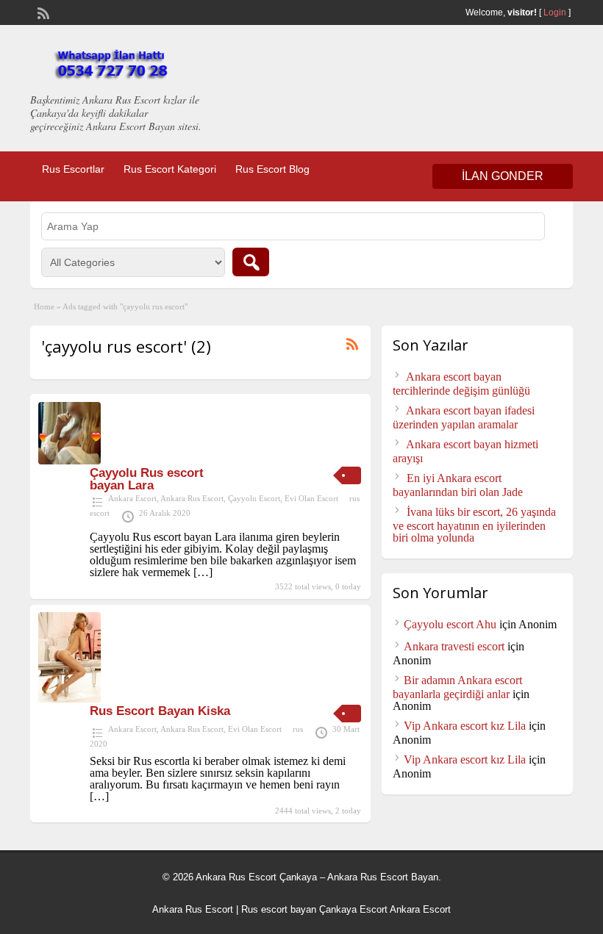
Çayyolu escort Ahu (450, 624)
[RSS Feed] (42, 12)
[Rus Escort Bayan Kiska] (69, 698)
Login (554, 12)
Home (44, 306)
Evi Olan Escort (311, 498)
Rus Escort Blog (272, 169)
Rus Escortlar (73, 169)
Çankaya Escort (353, 909)
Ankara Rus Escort (192, 498)
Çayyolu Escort (254, 498)
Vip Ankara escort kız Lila (465, 725)
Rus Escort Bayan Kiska (160, 711)
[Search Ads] (250, 262)
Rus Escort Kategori (170, 169)
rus (298, 729)
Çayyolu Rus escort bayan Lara (147, 479)
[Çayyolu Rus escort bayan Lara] (69, 460)
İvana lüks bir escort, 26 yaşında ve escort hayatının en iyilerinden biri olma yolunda (474, 525)
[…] (203, 572)
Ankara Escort (132, 498)
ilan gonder (502, 176)
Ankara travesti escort (454, 646)
